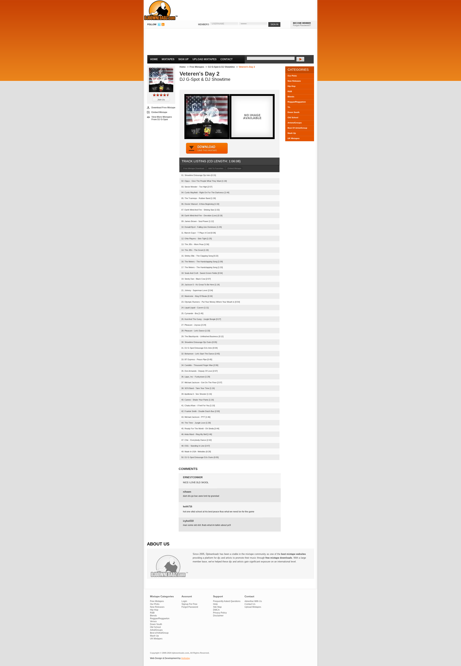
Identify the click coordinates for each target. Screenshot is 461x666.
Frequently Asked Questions (226, 601)
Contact (226, 59)
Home (154, 59)
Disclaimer (218, 615)
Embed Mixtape (159, 112)
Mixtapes (168, 59)
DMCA (216, 610)
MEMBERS (203, 24)
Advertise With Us (253, 601)
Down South (293, 112)
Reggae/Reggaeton (297, 102)
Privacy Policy (220, 612)
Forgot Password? (302, 25)
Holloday (185, 658)
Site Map (217, 607)
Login (184, 601)
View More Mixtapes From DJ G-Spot (161, 118)
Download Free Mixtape (163, 107)
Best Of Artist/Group (297, 128)
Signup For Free (189, 604)
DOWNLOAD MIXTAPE (207, 148)
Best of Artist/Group (159, 633)
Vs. (289, 107)
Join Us (161, 99)
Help (215, 604)
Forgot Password (190, 607)
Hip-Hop (292, 86)
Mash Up (292, 133)
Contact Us (250, 604)
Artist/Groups (156, 630)
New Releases (294, 81)
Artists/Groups (295, 123)
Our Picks (292, 76)
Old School (293, 117)
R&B (290, 91)
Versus (153, 621)
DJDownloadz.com (161, 10)
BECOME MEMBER (302, 23)
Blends (291, 97)
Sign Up (183, 59)
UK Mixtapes (293, 138)
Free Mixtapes (197, 67)
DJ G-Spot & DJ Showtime (221, 67)
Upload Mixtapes (204, 59)
